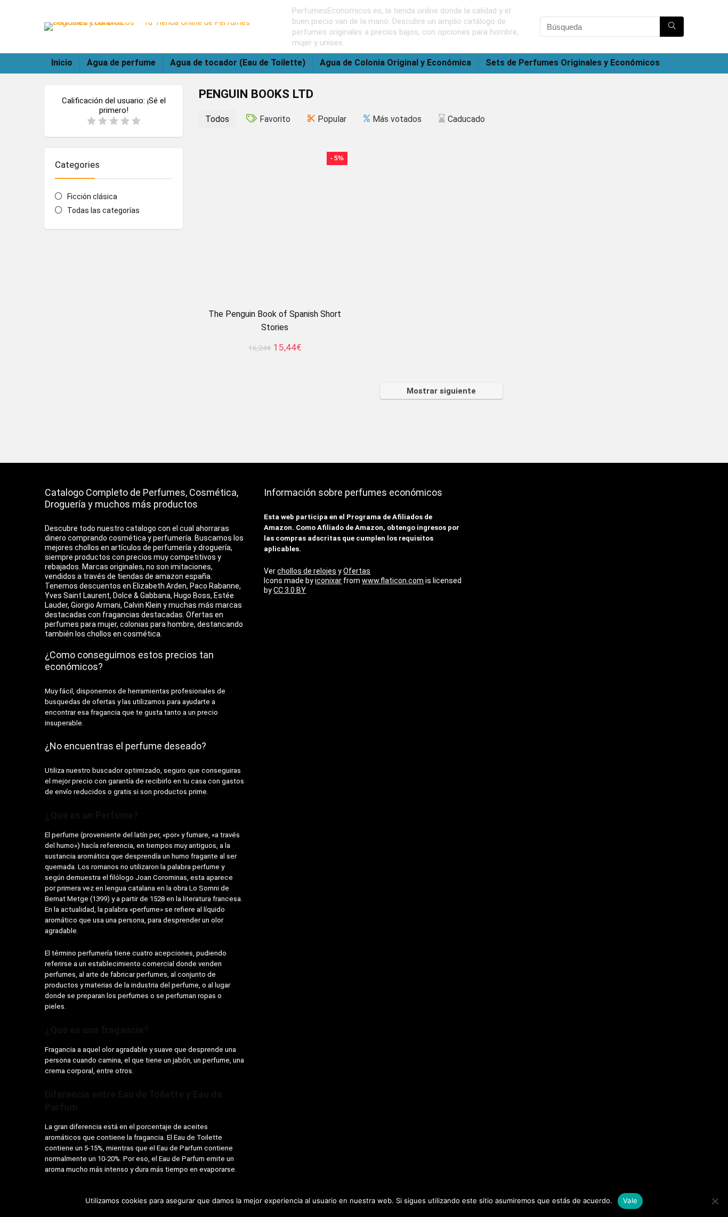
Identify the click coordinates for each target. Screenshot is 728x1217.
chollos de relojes (306, 571)
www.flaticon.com (393, 580)
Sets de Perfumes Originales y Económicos (573, 63)
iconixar (328, 580)
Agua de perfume (121, 63)
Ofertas (356, 571)
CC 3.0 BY (289, 590)
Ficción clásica (92, 196)
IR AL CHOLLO (275, 359)
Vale (630, 1200)
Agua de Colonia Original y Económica (395, 63)
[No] (714, 1201)
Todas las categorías (103, 210)
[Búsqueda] (672, 27)
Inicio (61, 63)
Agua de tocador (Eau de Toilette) (237, 63)
